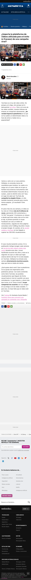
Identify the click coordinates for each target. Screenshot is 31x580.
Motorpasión (19, 538)
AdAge (7, 295)
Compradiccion (5, 553)
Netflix (18, 487)
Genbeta (15, 6)
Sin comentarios (8, 64)
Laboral (18, 484)
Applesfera (4, 522)
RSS (22, 457)
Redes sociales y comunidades (16, 303)
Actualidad (19, 474)
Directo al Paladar (6, 538)
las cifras (13, 107)
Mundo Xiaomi (5, 526)
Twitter (18, 64)
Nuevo (28, 6)
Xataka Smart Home (7, 524)
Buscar (28, 502)
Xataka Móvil (5, 519)
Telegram (18, 457)
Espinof (18, 530)
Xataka (3, 517)
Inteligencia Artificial (21, 490)
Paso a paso (5, 474)
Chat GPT (16, 434)
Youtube (15, 457)
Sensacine (18, 528)
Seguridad (4, 481)
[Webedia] (27, 1)
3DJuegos (18, 517)
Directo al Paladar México (8, 568)
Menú (2, 6)
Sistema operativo (15, 26)
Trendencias (5, 549)
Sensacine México (20, 564)
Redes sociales (6, 484)
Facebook (15, 64)
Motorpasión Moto (21, 540)
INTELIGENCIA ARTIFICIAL (18, 12)
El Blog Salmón (20, 549)
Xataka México (5, 561)
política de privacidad (23, 450)
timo (3, 487)
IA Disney (23, 434)
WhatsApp (4, 490)
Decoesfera (5, 551)
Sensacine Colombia (21, 566)
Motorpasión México (21, 568)
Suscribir (26, 446)
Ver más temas (6, 495)
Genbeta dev (19, 481)
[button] (12, 76)
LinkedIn (3, 461)
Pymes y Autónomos (21, 551)
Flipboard (21, 64)
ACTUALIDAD (5, 12)
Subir (24, 508)
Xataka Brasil (5, 564)
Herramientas (19, 478)
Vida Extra (18, 519)
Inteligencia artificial (7, 478)
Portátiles (5, 26)
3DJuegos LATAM (20, 561)
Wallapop (24, 26)
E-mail (23, 64)
